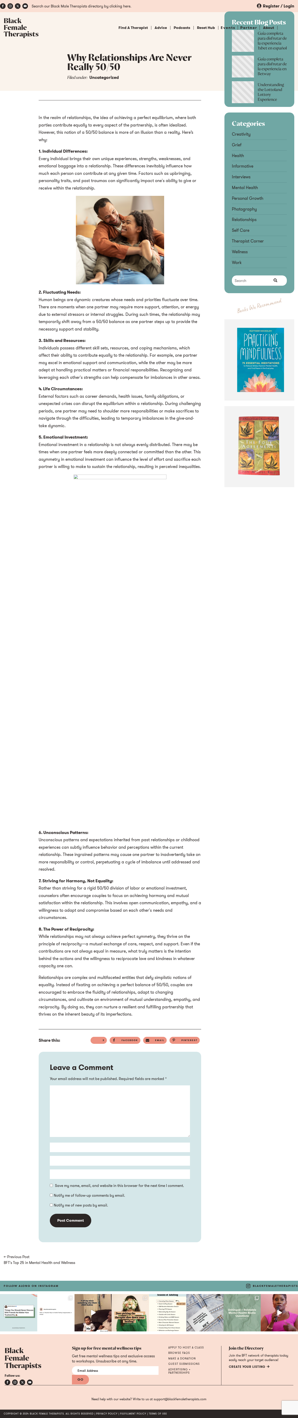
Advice (161, 28)
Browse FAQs (179, 1353)
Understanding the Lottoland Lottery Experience (271, 92)
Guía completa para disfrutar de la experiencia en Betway (272, 67)
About (268, 28)
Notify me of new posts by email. (81, 1205)
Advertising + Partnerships (179, 1371)
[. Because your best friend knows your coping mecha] (242, 1312)
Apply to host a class (186, 1347)
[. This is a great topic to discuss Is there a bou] (18, 1312)
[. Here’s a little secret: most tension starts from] (55, 1312)
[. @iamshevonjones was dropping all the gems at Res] (279, 1312)
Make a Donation (182, 1358)
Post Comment (70, 1220)
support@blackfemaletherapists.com (180, 1399)
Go (80, 1379)
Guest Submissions (184, 1363)
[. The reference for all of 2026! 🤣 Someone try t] (93, 1312)
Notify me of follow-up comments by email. (89, 1195)
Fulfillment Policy (133, 1413)
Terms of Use (158, 1413)
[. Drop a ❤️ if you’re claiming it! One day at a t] (205, 1312)
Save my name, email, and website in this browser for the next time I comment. (119, 1185)
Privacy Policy (107, 1413)
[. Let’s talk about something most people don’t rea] (130, 1312)
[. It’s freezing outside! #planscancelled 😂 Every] (167, 1312)
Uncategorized (104, 77)
